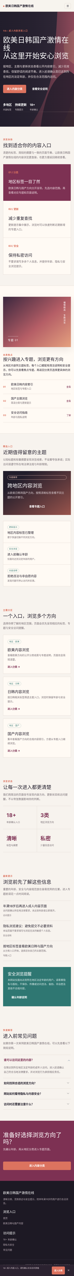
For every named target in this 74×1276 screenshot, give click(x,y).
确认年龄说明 (19, 997)
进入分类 (58, 1270)
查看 (68, 386)
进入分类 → (14, 666)
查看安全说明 (40, 88)
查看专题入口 (37, 506)
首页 (5, 1218)
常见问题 (7, 1249)
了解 (68, 415)
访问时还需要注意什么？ (19, 1104)
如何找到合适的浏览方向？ (20, 1083)
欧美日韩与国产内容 (13, 1223)
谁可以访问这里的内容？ (19, 1060)
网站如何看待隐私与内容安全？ (23, 1093)
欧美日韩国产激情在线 (20, 6)
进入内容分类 (14, 88)
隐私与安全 (8, 1244)
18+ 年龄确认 (10, 1239)
